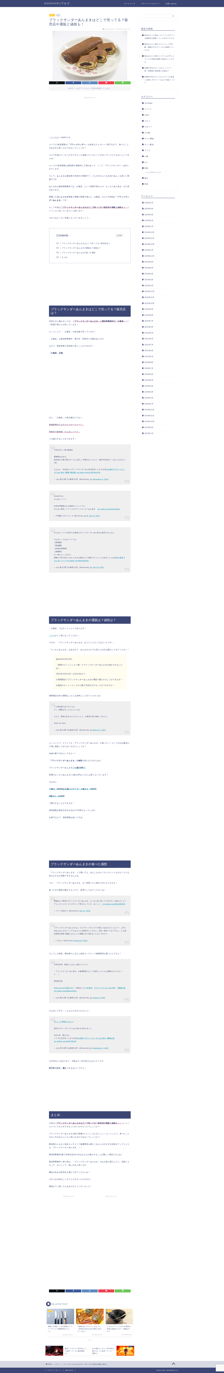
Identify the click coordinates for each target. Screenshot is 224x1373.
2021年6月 (148, 350)
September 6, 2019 (100, 1048)
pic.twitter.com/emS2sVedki (109, 509)
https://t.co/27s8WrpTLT (64, 988)
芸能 (146, 168)
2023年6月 (148, 262)
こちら (52, 635)
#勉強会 (73, 472)
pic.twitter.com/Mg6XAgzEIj (78, 561)
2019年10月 (149, 421)
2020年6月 (148, 374)
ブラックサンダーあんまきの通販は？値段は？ (81, 248)
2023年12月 (149, 256)
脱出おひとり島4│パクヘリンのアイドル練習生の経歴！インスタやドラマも (159, 36)
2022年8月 (148, 315)
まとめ (64, 257)
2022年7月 (148, 321)
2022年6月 (148, 327)
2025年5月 (148, 215)
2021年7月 (148, 345)
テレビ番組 (149, 139)
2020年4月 (148, 386)
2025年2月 (148, 220)
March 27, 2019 (99, 730)
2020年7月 (148, 368)
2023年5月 (148, 268)
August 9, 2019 (99, 998)
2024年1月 (148, 250)
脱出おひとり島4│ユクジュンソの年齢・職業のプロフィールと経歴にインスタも (159, 47)
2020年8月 (148, 362)
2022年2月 (148, 333)
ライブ (147, 150)
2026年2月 (148, 203)
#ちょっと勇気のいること (64, 1022)
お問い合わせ (171, 4)
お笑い (147, 115)
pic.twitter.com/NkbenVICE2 (65, 991)
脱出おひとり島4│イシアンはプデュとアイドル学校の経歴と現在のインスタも (159, 59)
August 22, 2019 (80, 940)
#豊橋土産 (121, 988)
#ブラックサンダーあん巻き (105, 988)
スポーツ (148, 127)
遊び (146, 178)
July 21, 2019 (84, 911)
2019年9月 (148, 427)
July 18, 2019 (98, 567)
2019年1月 (148, 433)
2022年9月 (148, 309)
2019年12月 (149, 410)
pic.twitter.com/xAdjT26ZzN (65, 1041)
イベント (148, 109)
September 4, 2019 (100, 479)
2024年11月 (149, 238)
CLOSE (119, 235)
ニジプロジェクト (154, 172)
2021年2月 (148, 356)
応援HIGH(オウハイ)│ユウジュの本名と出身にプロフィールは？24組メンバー (159, 80)
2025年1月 (148, 226)
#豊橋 (67, 472)
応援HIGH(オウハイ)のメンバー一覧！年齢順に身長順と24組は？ (157, 69)
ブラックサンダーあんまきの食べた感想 (78, 253)
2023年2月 (148, 286)
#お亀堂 (110, 469)
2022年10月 (149, 303)
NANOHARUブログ (57, 3)
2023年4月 (148, 274)
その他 (147, 133)
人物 (146, 156)
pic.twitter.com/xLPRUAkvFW (88, 472)
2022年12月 (149, 291)
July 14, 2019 (94, 516)
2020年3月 (148, 392)
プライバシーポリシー (150, 4)
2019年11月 (149, 416)
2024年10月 (149, 244)
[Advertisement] (90, 116)
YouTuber (148, 103)
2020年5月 (148, 380)
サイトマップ (129, 4)
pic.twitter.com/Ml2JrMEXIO (114, 904)
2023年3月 (148, 280)
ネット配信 (149, 144)
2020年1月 (148, 404)
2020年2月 (148, 398)
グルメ (52, 15)
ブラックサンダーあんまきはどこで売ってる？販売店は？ (86, 243)
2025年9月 (148, 209)
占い (146, 162)
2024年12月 (149, 232)
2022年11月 (149, 297)
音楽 (146, 184)
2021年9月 (148, 339)
